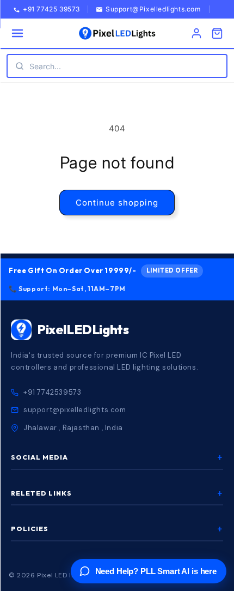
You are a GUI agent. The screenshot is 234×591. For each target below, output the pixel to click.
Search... (45, 66)
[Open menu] (17, 33)
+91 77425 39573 (51, 9)
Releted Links (117, 493)
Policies (117, 529)
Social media (117, 457)
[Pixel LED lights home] (117, 33)
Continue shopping (117, 202)
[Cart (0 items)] (217, 33)
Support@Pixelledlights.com (153, 9)
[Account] (196, 33)
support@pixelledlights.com (74, 409)
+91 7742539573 (52, 392)
